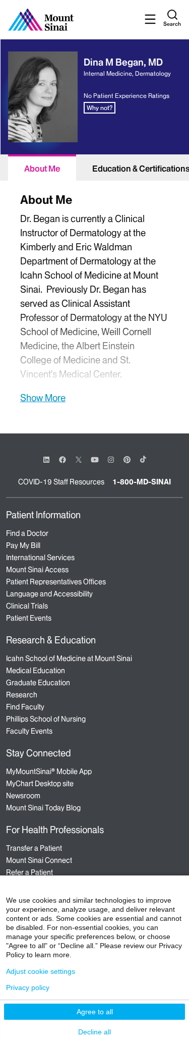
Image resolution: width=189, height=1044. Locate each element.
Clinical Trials (27, 606)
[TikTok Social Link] (143, 459)
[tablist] (94, 167)
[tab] (42, 167)
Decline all (94, 1032)
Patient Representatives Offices (56, 581)
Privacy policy (27, 987)
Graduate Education (38, 682)
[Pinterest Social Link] (127, 459)
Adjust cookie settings (40, 971)
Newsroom (23, 795)
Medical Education (35, 670)
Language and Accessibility (49, 593)
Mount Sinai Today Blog (43, 807)
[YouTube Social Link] (95, 459)
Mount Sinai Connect (39, 860)
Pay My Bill (23, 545)
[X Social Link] (79, 460)
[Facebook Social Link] (62, 459)
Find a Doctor (27, 533)
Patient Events (28, 618)
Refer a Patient (29, 872)
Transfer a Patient (34, 848)
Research (21, 694)
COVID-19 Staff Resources (61, 481)
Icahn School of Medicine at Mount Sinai (69, 658)
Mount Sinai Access (37, 569)
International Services (40, 557)
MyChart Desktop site (40, 783)
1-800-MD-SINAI (141, 481)
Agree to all (95, 1012)
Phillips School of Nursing (46, 719)
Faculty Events (29, 731)
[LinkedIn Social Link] (46, 460)
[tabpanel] (94, 297)
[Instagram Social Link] (111, 460)
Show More (43, 398)
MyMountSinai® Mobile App (49, 771)
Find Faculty (25, 706)
